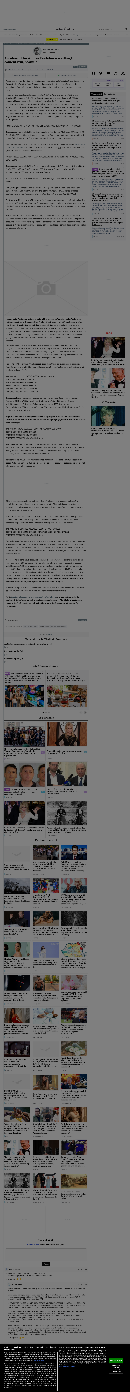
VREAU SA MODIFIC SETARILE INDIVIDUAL (116, 1368)
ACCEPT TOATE (116, 1360)
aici (18, 1377)
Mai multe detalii (39, 1360)
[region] (65, 1368)
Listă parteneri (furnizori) (67, 1366)
